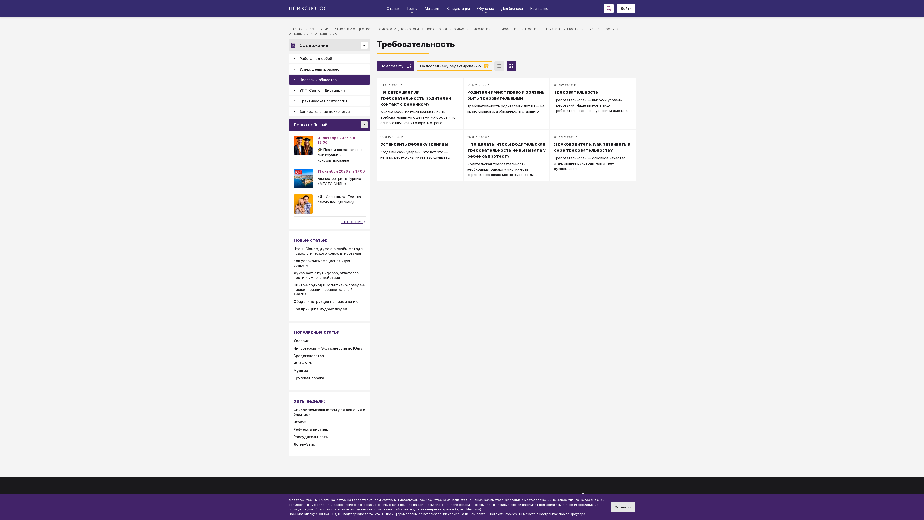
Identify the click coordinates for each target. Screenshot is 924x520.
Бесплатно (539, 8)
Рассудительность (311, 437)
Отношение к (326, 33)
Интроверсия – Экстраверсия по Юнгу (328, 348)
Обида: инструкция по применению (326, 301)
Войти (626, 8)
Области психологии (472, 29)
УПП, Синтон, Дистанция (322, 90)
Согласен (623, 507)
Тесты (411, 8)
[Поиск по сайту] (609, 8)
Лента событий (310, 125)
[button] (364, 45)
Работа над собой (316, 58)
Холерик (301, 340)
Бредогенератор (309, 355)
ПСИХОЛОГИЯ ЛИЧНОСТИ (517, 29)
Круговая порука (309, 378)
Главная (296, 29)
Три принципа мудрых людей (320, 309)
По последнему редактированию (450, 66)
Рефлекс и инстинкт (312, 429)
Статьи (393, 8)
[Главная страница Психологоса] (310, 8)
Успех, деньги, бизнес (319, 69)
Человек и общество (353, 29)
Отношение (298, 33)
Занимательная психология (325, 111)
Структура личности (561, 29)
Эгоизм (300, 422)
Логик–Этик (304, 444)
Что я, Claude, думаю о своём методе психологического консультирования (328, 251)
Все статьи (318, 29)
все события (352, 222)
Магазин (432, 8)
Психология (436, 29)
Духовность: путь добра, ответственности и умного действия (328, 275)
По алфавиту (392, 66)
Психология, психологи (398, 29)
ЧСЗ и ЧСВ (303, 363)
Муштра (301, 370)
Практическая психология (323, 101)
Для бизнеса (512, 8)
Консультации (458, 8)
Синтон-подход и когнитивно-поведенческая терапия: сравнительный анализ (330, 289)
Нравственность (599, 29)
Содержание (313, 45)
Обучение (485, 8)
